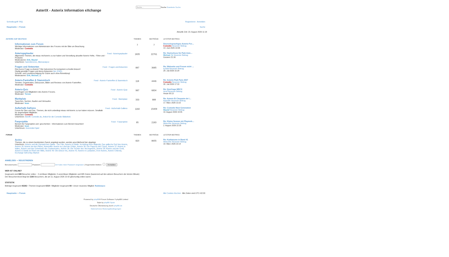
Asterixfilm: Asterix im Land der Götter (60, 146)
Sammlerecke (31, 62)
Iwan (27, 103)
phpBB (96, 199)
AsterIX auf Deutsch (16, 39)
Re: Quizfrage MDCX (172, 89)
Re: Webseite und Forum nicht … (178, 66)
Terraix (28, 94)
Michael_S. (168, 55)
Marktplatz (20, 98)
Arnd (165, 91)
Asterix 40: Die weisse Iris (56, 151)
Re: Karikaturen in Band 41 (175, 140)
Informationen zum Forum (29, 44)
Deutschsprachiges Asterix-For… (178, 44)
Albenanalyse (43, 62)
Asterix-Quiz (21, 89)
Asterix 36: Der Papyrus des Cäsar (92, 146)
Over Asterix (101, 151)
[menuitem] (21, 22)
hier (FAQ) (57, 71)
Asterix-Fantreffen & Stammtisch (32, 80)
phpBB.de (118, 206)
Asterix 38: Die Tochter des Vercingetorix (78, 148)
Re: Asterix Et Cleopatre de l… (177, 98)
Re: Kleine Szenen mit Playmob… (178, 121)
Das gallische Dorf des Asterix (114, 144)
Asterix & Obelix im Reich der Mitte (29, 151)
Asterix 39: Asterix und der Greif (110, 148)
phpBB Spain (109, 202)
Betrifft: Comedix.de (33, 117)
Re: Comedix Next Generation (177, 108)
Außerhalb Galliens (25, 108)
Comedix (29, 48)
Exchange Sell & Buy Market (27, 153)
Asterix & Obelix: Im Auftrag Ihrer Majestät (83, 144)
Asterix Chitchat (114, 151)
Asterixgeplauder (24, 53)
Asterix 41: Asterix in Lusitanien (82, 151)
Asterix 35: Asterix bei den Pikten (29, 146)
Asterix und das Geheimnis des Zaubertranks (40, 148)
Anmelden (10, 160)
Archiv (18, 140)
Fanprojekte (21, 121)
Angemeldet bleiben (93, 165)
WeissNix (167, 123)
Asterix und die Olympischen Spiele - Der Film (44, 144)
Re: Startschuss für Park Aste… (177, 53)
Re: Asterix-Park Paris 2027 (175, 80)
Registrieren (26, 160)
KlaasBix (167, 101)
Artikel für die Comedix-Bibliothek (57, 117)
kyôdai (166, 69)
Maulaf (34, 60)
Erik (28, 60)
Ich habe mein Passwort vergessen (69, 165)
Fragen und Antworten (27, 66)
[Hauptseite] (21, 11)
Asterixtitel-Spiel (32, 128)
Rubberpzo (100, 186)
